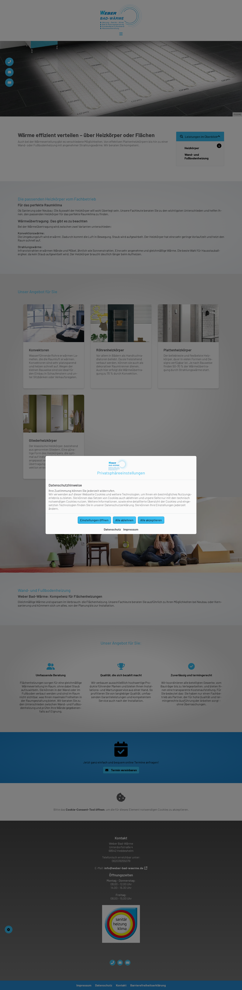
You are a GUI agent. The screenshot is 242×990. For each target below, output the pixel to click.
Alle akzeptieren (151, 520)
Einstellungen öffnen (94, 520)
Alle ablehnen (124, 520)
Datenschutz (112, 529)
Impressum (130, 529)
